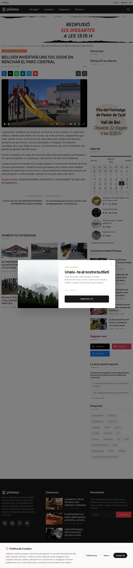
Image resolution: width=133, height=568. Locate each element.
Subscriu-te (86, 299)
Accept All (120, 555)
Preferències (91, 555)
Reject (106, 555)
